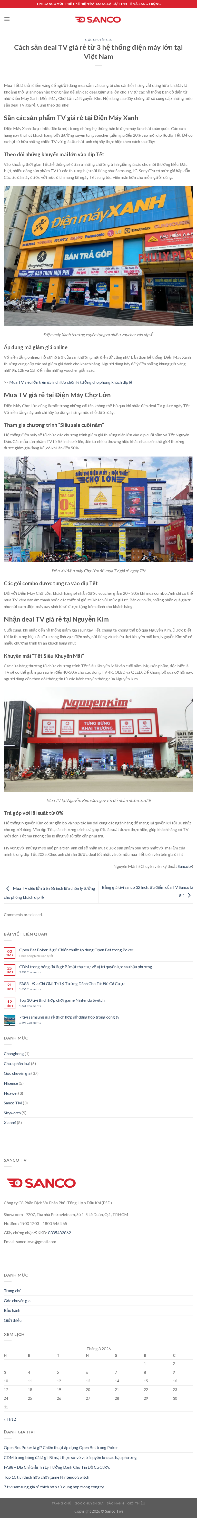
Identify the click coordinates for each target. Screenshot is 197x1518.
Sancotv (185, 866)
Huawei (10, 1093)
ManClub (13, 1257)
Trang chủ (13, 1290)
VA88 (173, 1250)
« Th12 (10, 1419)
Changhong (14, 1053)
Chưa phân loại (17, 1063)
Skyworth (12, 1112)
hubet (69, 1250)
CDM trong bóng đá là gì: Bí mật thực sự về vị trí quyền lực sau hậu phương (85, 966)
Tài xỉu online (53, 1257)
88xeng (31, 1257)
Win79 (54, 1250)
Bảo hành (12, 1310)
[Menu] (7, 19)
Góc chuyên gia (98, 39)
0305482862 (59, 1232)
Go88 (103, 1250)
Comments (30, 972)
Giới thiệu (13, 1320)
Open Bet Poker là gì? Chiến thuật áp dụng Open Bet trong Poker (76, 949)
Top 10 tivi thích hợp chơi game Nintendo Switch (62, 1000)
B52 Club (85, 1250)
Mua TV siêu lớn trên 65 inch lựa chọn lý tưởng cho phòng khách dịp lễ (70, 382)
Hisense (11, 1083)
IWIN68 (148, 1257)
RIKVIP (157, 1250)
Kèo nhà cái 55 (32, 1250)
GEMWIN (138, 1250)
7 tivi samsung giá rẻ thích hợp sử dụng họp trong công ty (69, 1016)
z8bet (73, 1257)
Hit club (118, 1250)
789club (130, 1257)
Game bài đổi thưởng (101, 1257)
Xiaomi (10, 1122)
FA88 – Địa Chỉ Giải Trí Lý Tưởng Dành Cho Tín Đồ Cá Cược (72, 983)
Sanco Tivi (13, 1102)
